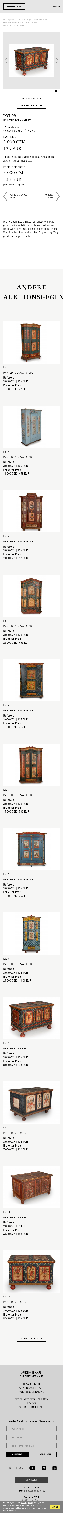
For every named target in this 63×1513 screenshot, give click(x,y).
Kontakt (31, 1479)
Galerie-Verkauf (31, 1376)
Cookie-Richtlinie (31, 1407)
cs (50, 6)
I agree (54, 1506)
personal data (28, 1505)
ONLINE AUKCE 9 (12, 22)
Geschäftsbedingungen (31, 1399)
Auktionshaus (31, 1372)
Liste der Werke (32, 22)
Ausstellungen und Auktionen (33, 19)
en (54, 6)
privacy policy (27, 1503)
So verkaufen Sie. (31, 1388)
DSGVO (31, 1403)
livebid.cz (26, 160)
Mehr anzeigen (31, 1338)
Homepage (8, 19)
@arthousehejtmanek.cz (31, 1490)
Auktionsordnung (31, 1392)
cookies (12, 1511)
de (58, 6)
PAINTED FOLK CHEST (14, 25)
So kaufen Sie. (31, 1384)
